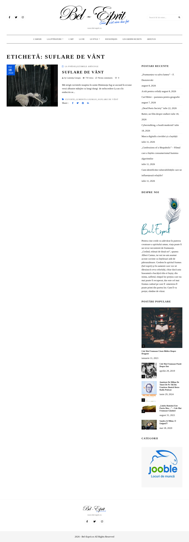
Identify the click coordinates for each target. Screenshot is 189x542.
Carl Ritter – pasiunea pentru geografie (161, 97)
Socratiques (111, 39)
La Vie (82, 39)
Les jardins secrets (132, 39)
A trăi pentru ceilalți (151, 91)
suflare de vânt (108, 99)
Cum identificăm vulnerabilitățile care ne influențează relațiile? (162, 173)
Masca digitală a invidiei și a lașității (160, 136)
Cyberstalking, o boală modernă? (158, 125)
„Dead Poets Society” (152, 108)
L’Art (71, 39)
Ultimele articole (88, 66)
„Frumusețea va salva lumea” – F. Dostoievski (158, 77)
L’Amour (37, 39)
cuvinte (70, 99)
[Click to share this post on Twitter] (78, 103)
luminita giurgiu (86, 99)
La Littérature (54, 39)
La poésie (70, 66)
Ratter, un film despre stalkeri (156, 114)
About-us (151, 39)
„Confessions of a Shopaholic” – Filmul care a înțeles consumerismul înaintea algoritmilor (161, 153)
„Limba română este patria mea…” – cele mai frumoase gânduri (170, 408)
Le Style (94, 39)
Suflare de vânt (83, 72)
